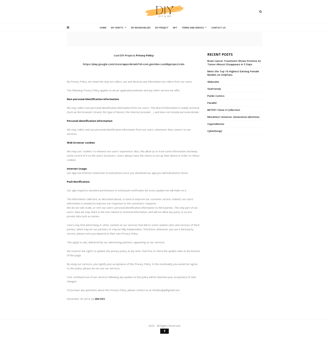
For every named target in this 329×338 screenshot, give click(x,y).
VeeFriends (214, 88)
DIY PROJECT (161, 27)
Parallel (212, 103)
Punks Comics (215, 95)
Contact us (218, 27)
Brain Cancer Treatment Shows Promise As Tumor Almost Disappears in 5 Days (234, 62)
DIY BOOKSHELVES (141, 27)
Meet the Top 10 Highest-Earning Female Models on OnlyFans (233, 73)
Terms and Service (193, 27)
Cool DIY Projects (124, 55)
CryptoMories (215, 124)
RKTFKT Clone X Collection (223, 110)
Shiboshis (213, 81)
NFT (175, 27)
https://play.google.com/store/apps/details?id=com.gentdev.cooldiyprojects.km (133, 64)
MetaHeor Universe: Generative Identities (233, 117)
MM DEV (100, 298)
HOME (103, 27)
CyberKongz (214, 131)
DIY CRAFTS (117, 27)
